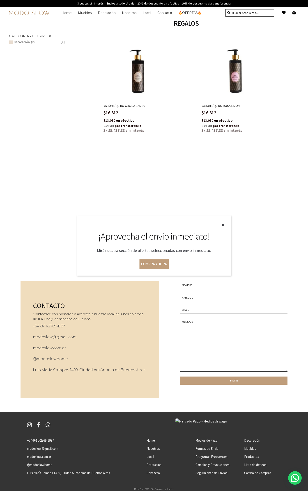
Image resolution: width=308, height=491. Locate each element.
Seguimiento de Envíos (211, 473)
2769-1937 (56, 326)
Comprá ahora (154, 264)
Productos (154, 465)
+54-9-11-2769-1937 (40, 440)
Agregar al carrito (141, 67)
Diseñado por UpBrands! (162, 489)
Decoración (107, 13)
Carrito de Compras (257, 473)
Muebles (85, 13)
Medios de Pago (206, 440)
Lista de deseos (255, 465)
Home (67, 13)
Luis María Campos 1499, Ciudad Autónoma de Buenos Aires (89, 370)
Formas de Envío (206, 448)
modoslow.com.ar (49, 348)
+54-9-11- (40, 326)
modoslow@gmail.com (55, 337)
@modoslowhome (50, 359)
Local (147, 13)
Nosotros (129, 13)
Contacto (164, 13)
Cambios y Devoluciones (212, 465)
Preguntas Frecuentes (211, 456)
